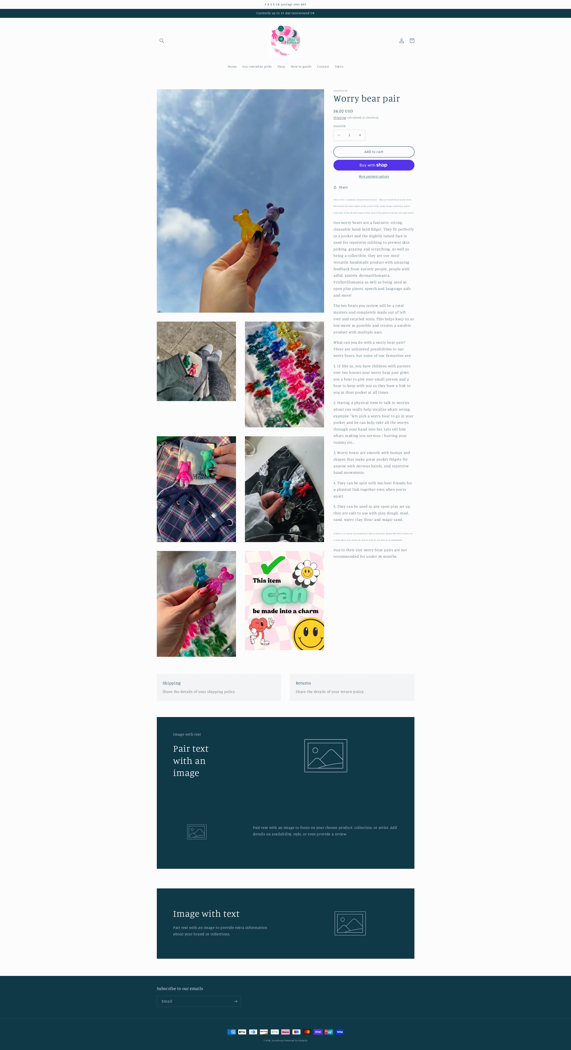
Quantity (339, 126)
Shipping (339, 117)
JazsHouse (278, 1040)
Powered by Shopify (296, 1040)
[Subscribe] (235, 1001)
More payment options (374, 176)
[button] (162, 40)
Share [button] (343, 187)
